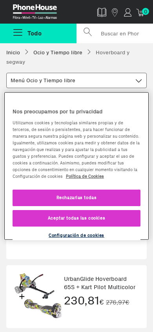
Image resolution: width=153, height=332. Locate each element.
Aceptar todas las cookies (76, 218)
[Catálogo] (101, 12)
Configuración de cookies (76, 235)
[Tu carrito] (140, 12)
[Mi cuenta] (127, 12)
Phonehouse (41, 13)
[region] (76, 166)
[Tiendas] (114, 12)
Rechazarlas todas (76, 197)
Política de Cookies (85, 176)
